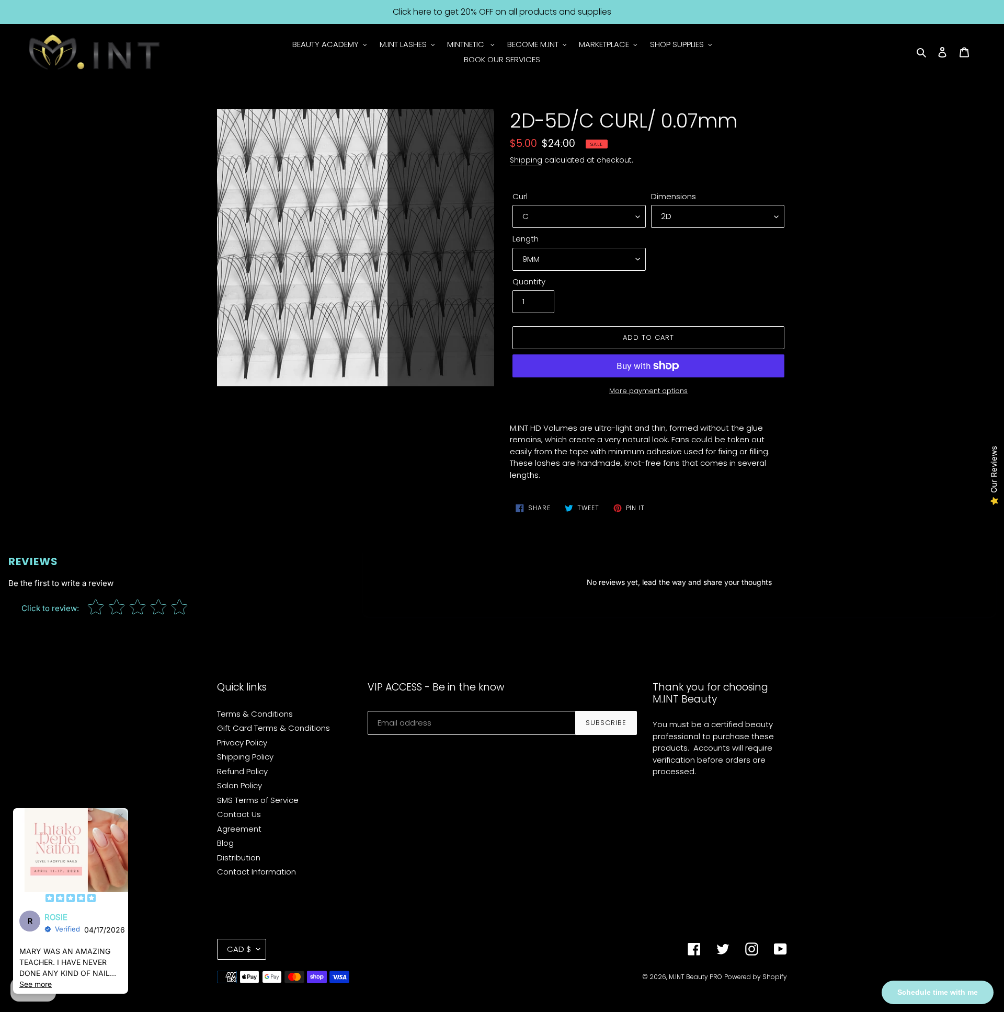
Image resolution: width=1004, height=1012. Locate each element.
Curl (520, 196)
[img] (70, 899)
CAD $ (239, 949)
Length (525, 238)
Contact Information (256, 871)
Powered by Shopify (755, 976)
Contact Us (239, 814)
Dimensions (673, 196)
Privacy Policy (242, 742)
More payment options (648, 391)
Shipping (526, 160)
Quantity (528, 281)
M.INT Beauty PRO (695, 976)
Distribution (238, 857)
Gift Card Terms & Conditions (273, 727)
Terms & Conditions (255, 713)
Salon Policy (239, 785)
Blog (225, 842)
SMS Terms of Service (258, 800)
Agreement (239, 828)
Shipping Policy (245, 756)
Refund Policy (242, 771)
